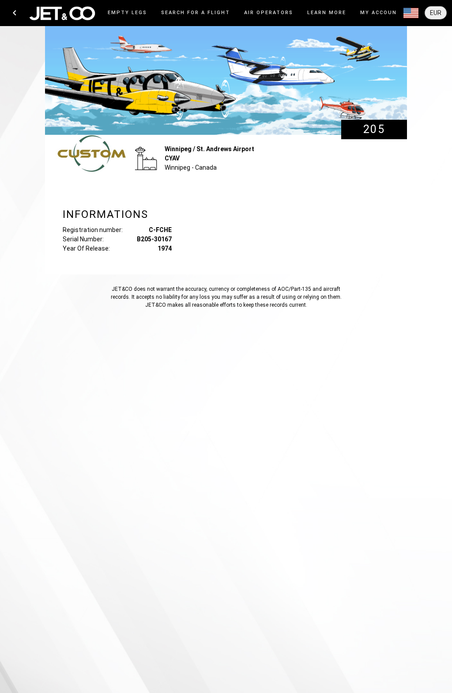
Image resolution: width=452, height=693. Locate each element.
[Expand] (411, 13)
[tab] (127, 13)
